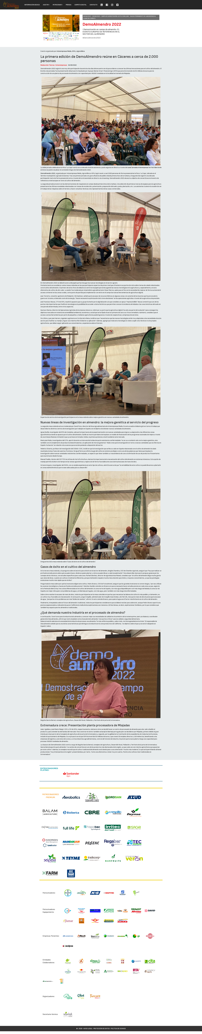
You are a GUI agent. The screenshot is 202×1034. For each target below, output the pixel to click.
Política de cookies (118, 1029)
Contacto (93, 5)
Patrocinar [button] (57, 5)
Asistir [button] (46, 5)
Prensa (68, 5)
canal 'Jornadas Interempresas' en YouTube (142, 168)
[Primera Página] (9, 2)
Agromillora (81, 51)
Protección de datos (101, 1029)
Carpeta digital (80, 5)
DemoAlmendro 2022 (102, 24)
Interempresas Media (64, 51)
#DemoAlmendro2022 (92, 38)
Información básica (32, 5)
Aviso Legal (87, 1029)
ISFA (73, 51)
